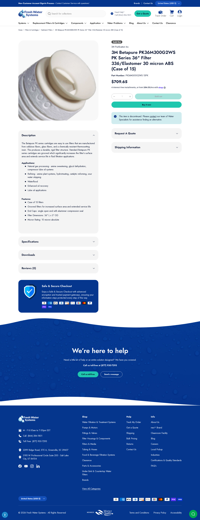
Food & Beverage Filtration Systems (98, 454)
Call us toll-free (88, 374)
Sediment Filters (46, 30)
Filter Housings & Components (96, 438)
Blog (131, 23)
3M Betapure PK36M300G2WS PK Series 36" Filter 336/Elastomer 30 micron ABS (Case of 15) (89, 30)
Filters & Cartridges (32, 30)
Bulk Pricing (131, 438)
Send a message (111, 374)
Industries (155, 454)
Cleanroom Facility (159, 433)
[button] (172, 13)
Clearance (171, 23)
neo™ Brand (156, 427)
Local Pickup (157, 449)
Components (77, 23)
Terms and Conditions (139, 512)
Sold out (158, 96)
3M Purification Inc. (120, 46)
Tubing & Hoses (89, 449)
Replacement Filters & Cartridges (48, 23)
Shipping (130, 433)
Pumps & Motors (90, 427)
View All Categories (91, 488)
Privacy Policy (159, 512)
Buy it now (146, 104)
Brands (137, 3)
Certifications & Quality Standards (166, 460)
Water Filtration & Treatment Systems (99, 422)
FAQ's (153, 465)
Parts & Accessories (91, 465)
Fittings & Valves (89, 433)
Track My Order (133, 422)
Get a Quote (143, 13)
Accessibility (176, 512)
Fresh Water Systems (36, 512)
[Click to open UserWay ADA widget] (5, 515)
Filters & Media (89, 444)
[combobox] (76, 13)
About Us (141, 23)
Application (95, 23)
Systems (22, 23)
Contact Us (148, 3)
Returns (129, 444)
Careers (154, 444)
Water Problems (115, 23)
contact (153, 116)
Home (20, 30)
